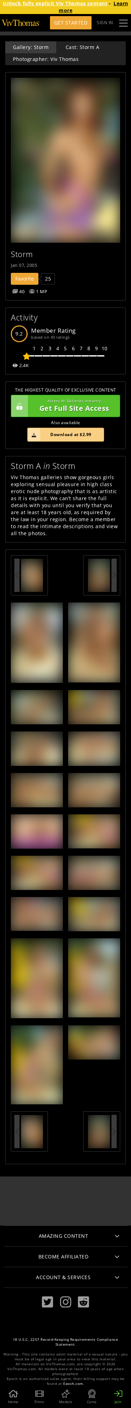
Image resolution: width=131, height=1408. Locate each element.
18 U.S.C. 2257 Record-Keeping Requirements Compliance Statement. (65, 1342)
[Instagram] (65, 1302)
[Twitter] (47, 1302)
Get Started (71, 22)
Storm (22, 254)
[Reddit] (83, 1302)
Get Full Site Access (74, 406)
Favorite (24, 278)
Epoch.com (73, 1383)
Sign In (105, 23)
